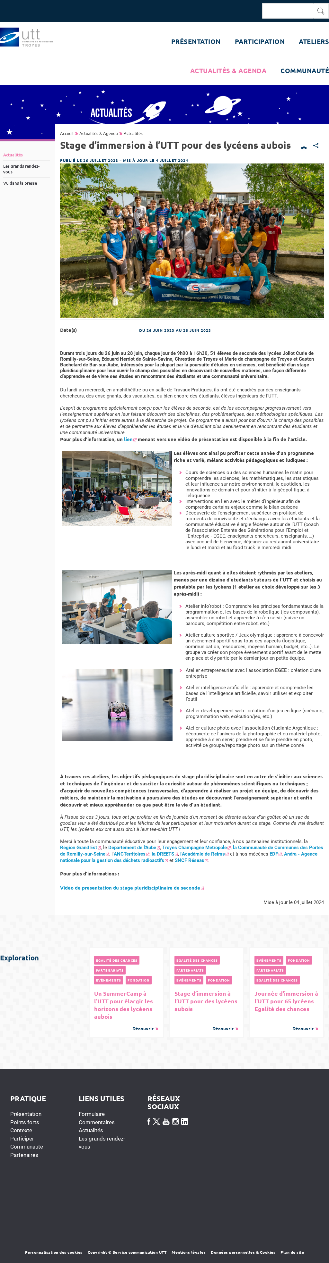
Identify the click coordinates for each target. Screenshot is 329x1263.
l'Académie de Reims (202, 854)
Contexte (21, 1130)
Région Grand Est (78, 847)
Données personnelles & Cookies (243, 1252)
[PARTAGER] (316, 146)
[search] (288, 11)
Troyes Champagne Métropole (194, 847)
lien (128, 439)
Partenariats (110, 970)
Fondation (139, 980)
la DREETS (163, 854)
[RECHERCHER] (321, 11)
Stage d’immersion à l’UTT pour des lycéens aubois (205, 1010)
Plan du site (292, 1252)
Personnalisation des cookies (54, 1252)
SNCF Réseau (189, 860)
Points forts (24, 1122)
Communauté (26, 1146)
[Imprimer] (304, 149)
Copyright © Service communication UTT (127, 1252)
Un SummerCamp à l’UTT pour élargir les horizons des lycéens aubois (123, 1010)
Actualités (91, 1130)
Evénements (108, 980)
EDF (274, 854)
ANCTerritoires (130, 854)
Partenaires (24, 1155)
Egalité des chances (117, 960)
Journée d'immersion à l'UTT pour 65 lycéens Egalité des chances (286, 1010)
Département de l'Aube (132, 847)
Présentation (25, 1114)
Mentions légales (189, 1252)
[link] (80, 847)
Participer (22, 1138)
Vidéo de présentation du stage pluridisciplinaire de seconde (130, 887)
